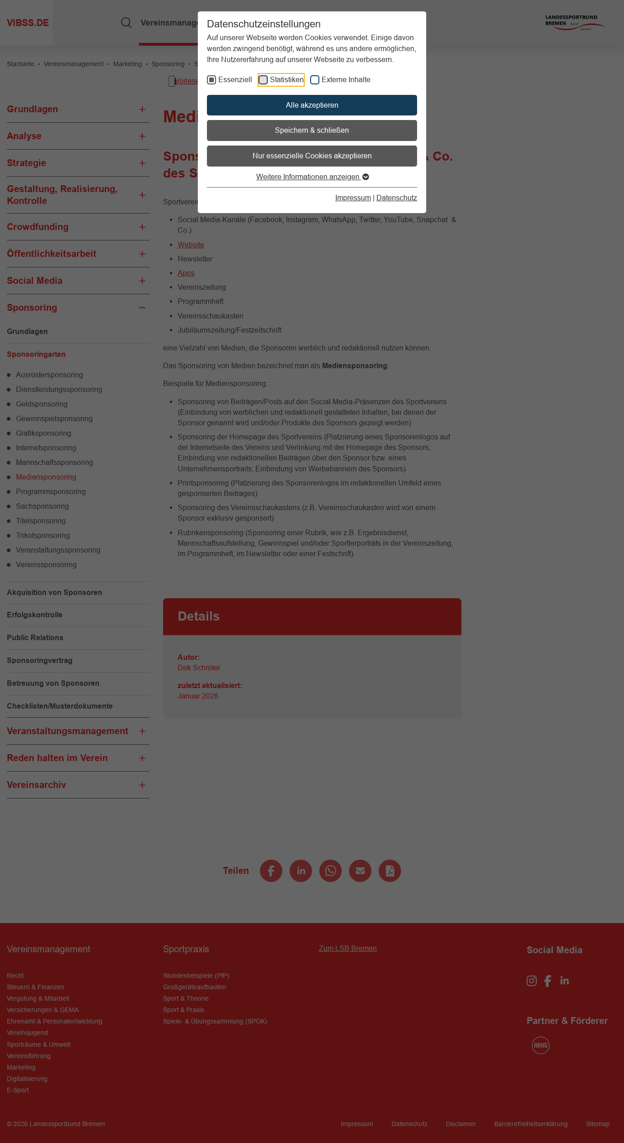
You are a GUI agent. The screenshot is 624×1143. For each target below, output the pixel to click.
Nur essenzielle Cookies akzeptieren (312, 155)
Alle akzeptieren (312, 105)
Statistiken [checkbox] (287, 79)
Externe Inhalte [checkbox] (346, 79)
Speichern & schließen (312, 130)
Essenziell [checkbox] (235, 79)
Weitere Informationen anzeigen (308, 176)
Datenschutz (396, 197)
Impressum (353, 197)
